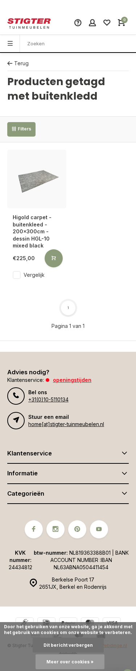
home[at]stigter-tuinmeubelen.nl (66, 424)
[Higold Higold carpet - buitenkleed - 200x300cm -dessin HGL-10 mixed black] (36, 179)
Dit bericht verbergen (68, 645)
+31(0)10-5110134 (48, 399)
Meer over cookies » (70, 661)
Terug (21, 63)
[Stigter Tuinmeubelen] (29, 23)
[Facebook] (34, 529)
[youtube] (99, 529)
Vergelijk (34, 275)
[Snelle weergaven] (54, 258)
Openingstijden (72, 380)
